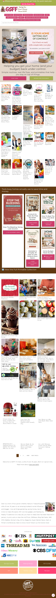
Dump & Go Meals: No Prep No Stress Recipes (32, 216)
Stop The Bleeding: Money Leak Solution (13, 228)
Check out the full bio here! (40, 523)
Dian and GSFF (34, 464)
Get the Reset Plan (28, 4)
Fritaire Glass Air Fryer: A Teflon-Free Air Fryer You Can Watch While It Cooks (10, 421)
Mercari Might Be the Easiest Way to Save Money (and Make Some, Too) (27, 446)
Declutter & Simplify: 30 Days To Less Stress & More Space (32, 254)
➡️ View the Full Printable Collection (19, 269)
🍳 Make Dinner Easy (32, 223)
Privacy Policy (28, 595)
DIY (9, 571)
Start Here (14, 78)
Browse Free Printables (41, 78)
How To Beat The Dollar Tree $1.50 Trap (48, 217)
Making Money (28, 563)
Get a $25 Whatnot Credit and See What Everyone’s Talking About (45, 446)
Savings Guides (9, 563)
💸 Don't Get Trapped (48, 224)
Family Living (28, 571)
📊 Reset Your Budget (48, 257)
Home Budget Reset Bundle (48, 252)
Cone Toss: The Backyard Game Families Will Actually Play (27, 421)
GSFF (13, 9)
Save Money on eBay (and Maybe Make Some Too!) (46, 421)
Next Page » (35, 455)
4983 (28, 455)
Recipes (47, 571)
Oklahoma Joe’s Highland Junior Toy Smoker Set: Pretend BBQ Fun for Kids (9, 446)
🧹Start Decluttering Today (32, 263)
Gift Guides (47, 563)
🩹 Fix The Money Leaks (13, 232)
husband (29, 506)
